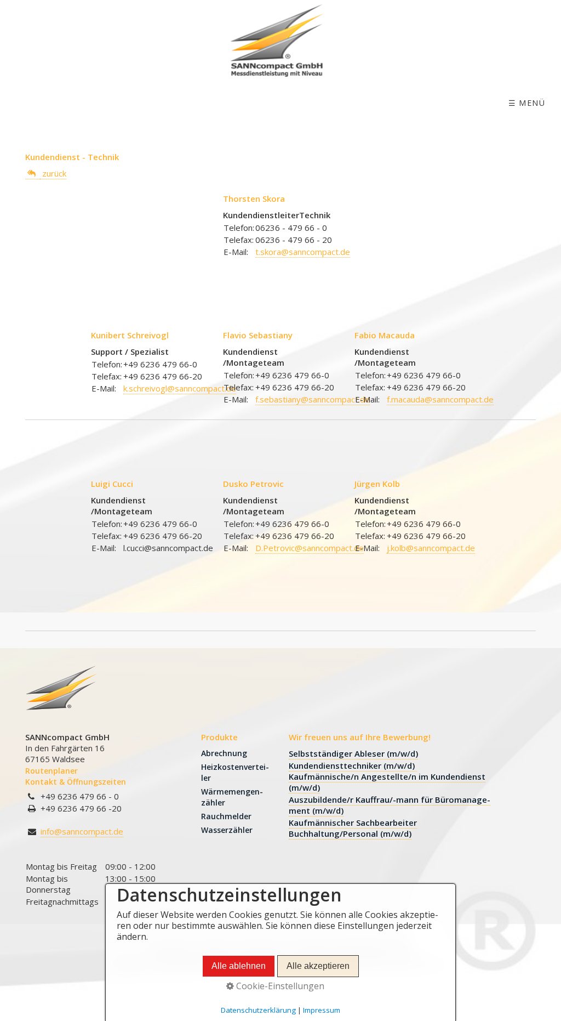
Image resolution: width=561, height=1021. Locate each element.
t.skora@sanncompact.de (302, 251)
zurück (53, 173)
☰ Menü (527, 103)
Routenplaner (51, 770)
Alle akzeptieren (318, 966)
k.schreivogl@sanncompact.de (179, 388)
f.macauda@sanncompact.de (440, 399)
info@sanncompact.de (82, 831)
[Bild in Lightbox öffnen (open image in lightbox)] (60, 692)
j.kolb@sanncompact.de (431, 547)
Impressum (321, 1010)
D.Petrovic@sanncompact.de (309, 547)
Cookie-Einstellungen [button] (279, 985)
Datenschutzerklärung (258, 1010)
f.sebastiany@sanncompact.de (312, 399)
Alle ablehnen (238, 966)
